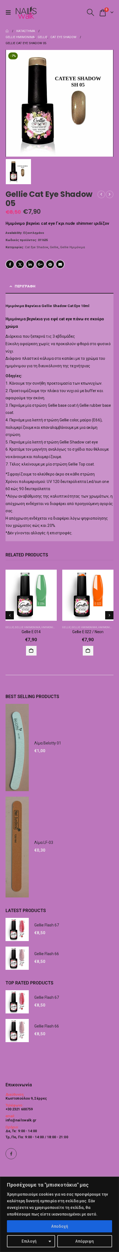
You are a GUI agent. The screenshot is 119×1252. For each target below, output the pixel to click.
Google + (40, 264)
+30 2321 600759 (19, 1109)
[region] (59, 1214)
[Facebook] (11, 1153)
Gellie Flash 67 (46, 925)
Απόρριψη (84, 1241)
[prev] (101, 194)
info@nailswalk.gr (21, 1120)
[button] (10, 12)
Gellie (54, 247)
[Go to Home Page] (7, 31)
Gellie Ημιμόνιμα (72, 247)
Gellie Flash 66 (46, 954)
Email (60, 264)
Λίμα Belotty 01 (47, 743)
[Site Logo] (26, 12)
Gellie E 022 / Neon (88, 632)
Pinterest (50, 264)
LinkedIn (30, 264)
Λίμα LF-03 (43, 842)
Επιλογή (29, 1241)
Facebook (10, 264)
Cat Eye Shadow (36, 247)
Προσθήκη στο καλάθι (31, 651)
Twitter (19, 264)
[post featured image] (31, 595)
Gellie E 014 (31, 632)
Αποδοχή (59, 1226)
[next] (109, 194)
